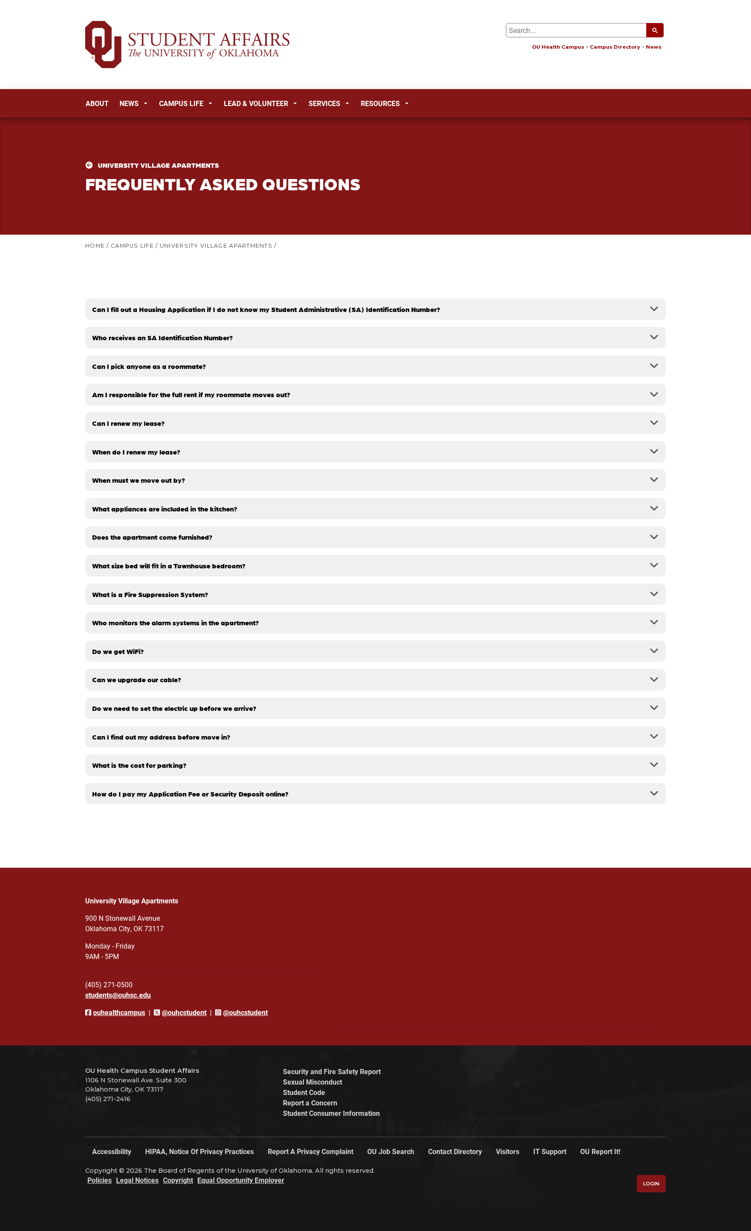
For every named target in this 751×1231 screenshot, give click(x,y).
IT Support (549, 1151)
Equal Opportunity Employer (240, 1180)
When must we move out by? (138, 479)
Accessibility (111, 1151)
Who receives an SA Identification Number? (162, 337)
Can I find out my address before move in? (161, 736)
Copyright (178, 1180)
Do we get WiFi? (118, 651)
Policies (99, 1180)
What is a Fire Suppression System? (150, 594)
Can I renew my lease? (128, 423)
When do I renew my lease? (136, 451)
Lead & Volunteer (256, 103)
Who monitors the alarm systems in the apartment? (175, 622)
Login (651, 1184)
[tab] (375, 309)
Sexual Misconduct (312, 1081)
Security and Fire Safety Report (332, 1071)
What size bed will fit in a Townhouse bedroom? (169, 565)
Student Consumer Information (331, 1113)
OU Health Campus (558, 47)
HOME (95, 245)
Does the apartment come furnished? (152, 536)
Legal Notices (137, 1180)
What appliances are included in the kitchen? (164, 508)
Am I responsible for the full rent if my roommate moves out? (191, 394)
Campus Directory (615, 47)
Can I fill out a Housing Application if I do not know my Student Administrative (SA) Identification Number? (266, 309)
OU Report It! (600, 1151)
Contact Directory (455, 1151)
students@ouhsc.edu (118, 994)
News (653, 47)
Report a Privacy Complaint (310, 1151)
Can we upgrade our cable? (136, 679)
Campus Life (181, 103)
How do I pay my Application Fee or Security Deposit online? (190, 793)
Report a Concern (310, 1102)
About (97, 103)
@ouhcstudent (184, 1012)
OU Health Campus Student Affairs (142, 1071)
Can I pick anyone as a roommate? (149, 366)
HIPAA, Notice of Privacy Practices (199, 1151)
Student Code (304, 1092)
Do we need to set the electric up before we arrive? (174, 708)
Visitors (507, 1151)
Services (324, 103)
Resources (380, 103)
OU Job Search (390, 1151)
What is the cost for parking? (139, 765)
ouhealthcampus (119, 1012)
